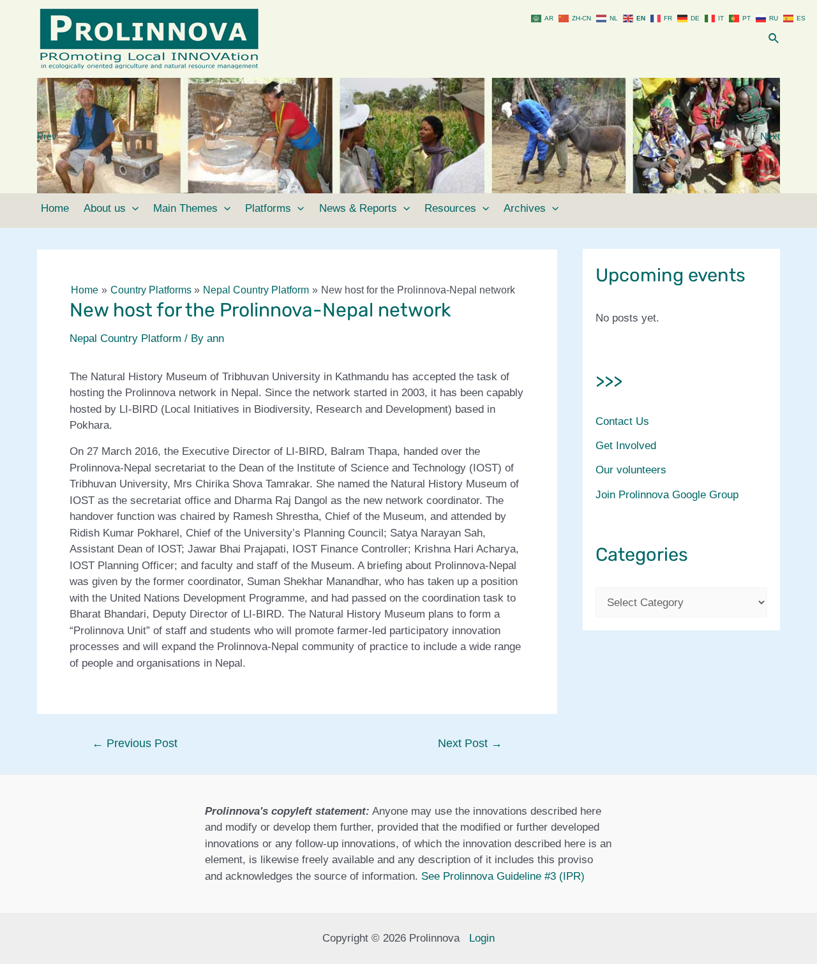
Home (55, 208)
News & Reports (358, 208)
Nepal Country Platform (125, 338)
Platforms (268, 208)
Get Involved (626, 446)
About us (105, 208)
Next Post (470, 743)
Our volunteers (631, 470)
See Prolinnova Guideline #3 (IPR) (503, 876)
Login (482, 938)
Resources (450, 208)
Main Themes (185, 208)
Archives (525, 208)
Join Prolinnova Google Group (667, 495)
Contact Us (622, 421)
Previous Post (134, 743)
